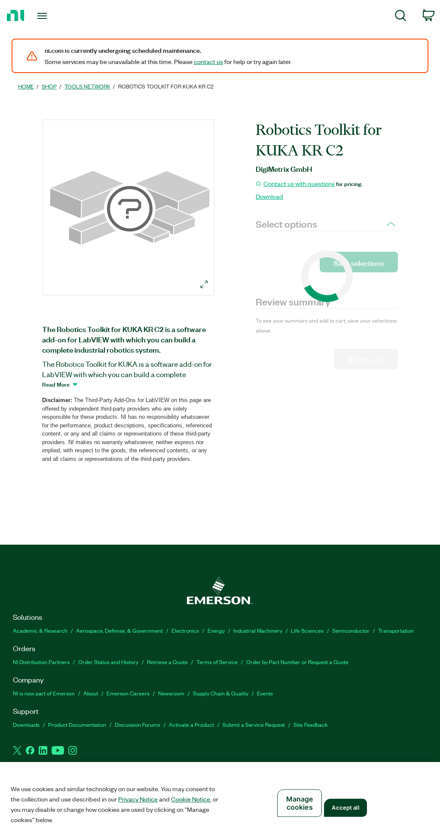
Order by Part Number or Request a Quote (297, 662)
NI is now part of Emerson (44, 693)
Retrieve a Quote (167, 662)
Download (269, 196)
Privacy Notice (138, 799)
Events (265, 693)
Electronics (185, 630)
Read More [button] (56, 384)
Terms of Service (217, 662)
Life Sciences (307, 630)
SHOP (49, 86)
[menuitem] (400, 16)
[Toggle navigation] (57, 15)
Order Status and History (108, 662)
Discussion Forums (137, 724)
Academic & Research (40, 630)
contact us (208, 61)
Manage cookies (299, 803)
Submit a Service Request (254, 724)
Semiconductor (351, 630)
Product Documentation (77, 724)
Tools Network (87, 86)
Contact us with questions (299, 183)
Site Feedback (310, 724)
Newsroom (171, 693)
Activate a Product (191, 724)
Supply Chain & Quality (220, 693)
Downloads (26, 724)
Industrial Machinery (257, 630)
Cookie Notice (190, 799)
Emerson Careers (128, 693)
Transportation (396, 630)
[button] (129, 208)
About (90, 693)
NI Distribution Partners (41, 662)
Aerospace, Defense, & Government (119, 630)
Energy (216, 630)
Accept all (345, 807)
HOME (26, 86)
